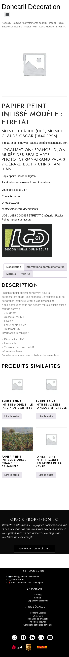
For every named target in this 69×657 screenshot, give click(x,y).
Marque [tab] (11, 274)
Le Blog (37, 598)
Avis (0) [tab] (25, 274)
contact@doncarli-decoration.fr (20, 209)
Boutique (16, 23)
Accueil (6, 23)
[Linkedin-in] (41, 637)
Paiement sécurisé (37, 622)
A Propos (38, 595)
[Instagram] (14, 637)
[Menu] (7, 14)
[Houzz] (32, 637)
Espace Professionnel (38, 601)
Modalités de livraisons (37, 619)
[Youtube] (50, 637)
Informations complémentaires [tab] (45, 267)
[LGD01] (27, 241)
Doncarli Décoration (31, 6)
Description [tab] (13, 267)
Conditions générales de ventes (37, 625)
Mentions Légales (38, 613)
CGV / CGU (38, 616)
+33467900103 (18, 580)
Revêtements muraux (35, 23)
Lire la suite (11, 416)
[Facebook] (23, 637)
